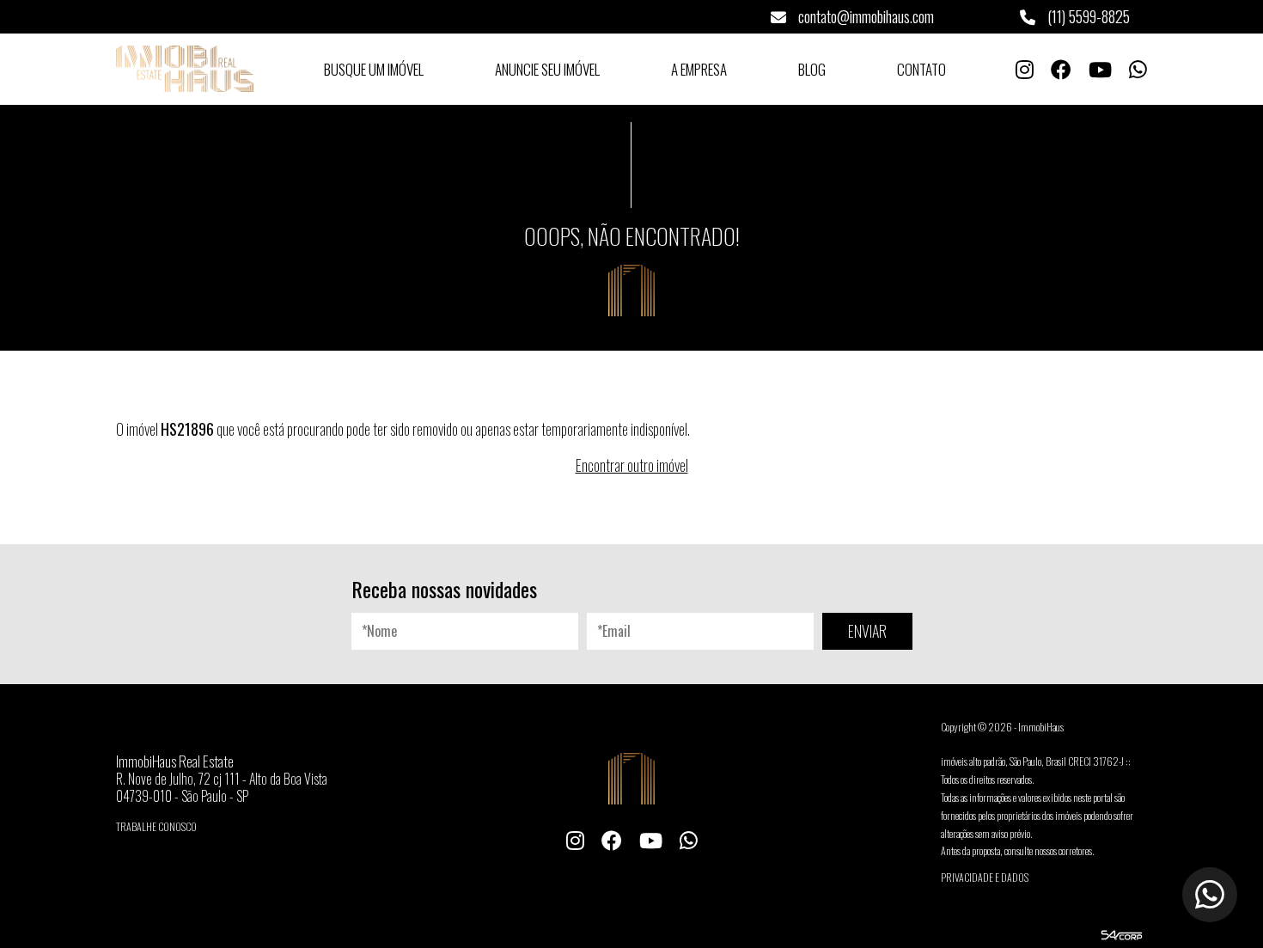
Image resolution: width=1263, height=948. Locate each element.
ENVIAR (867, 631)
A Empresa (699, 69)
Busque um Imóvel (374, 69)
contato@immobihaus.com (864, 16)
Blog (812, 69)
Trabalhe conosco (156, 826)
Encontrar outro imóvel (632, 465)
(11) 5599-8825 (1087, 16)
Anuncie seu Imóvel (547, 69)
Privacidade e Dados (984, 877)
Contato (921, 69)
